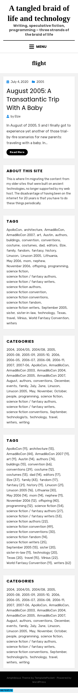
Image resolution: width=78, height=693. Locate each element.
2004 (10, 350)
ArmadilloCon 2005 (20, 376)
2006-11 (58, 360)
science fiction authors (23, 287)
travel (10, 318)
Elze (63, 245)
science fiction (17, 271)
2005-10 (43, 355)
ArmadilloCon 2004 (51, 370)
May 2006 (13, 261)
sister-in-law (26, 313)
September (58, 412)
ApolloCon (14, 230)
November (44, 391)
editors (52, 245)
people (11, 396)
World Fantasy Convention (49, 318)
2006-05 (13, 360)
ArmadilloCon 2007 (20, 235)
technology (46, 313)
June (42, 386)
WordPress (39, 681)
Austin (48, 235)
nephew (39, 261)
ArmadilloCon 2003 (20, 370)
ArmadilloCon (54, 230)
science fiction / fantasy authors (31, 276)
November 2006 (18, 266)
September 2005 (54, 308)
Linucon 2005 (31, 256)
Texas (61, 313)
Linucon (12, 256)
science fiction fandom (23, 302)
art (39, 235)
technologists (17, 417)
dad (42, 245)
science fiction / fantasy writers (30, 282)
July (33, 386)
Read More (17, 152)
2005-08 (13, 355)
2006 (55, 355)
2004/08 (38, 350)
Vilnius (22, 318)
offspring (39, 266)
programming (58, 266)
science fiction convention (26, 292)
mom (27, 261)
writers (11, 323)
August (11, 381)
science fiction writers (22, 308)
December (61, 381)
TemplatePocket (45, 677)
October (60, 391)
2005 (40, 82)
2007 (10, 365)
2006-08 (43, 360)
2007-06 (22, 365)
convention (30, 240)
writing (24, 422)
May (32, 391)
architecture (33, 230)
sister (10, 313)
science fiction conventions (27, 297)
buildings (13, 240)
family (10, 250)
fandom (23, 250)
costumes (29, 245)
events (11, 386)
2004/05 (23, 350)
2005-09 (28, 355)
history (51, 250)
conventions (50, 240)
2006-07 (28, 360)
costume (13, 245)
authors (61, 235)
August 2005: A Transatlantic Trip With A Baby (32, 99)
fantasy (37, 250)
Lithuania (50, 256)
